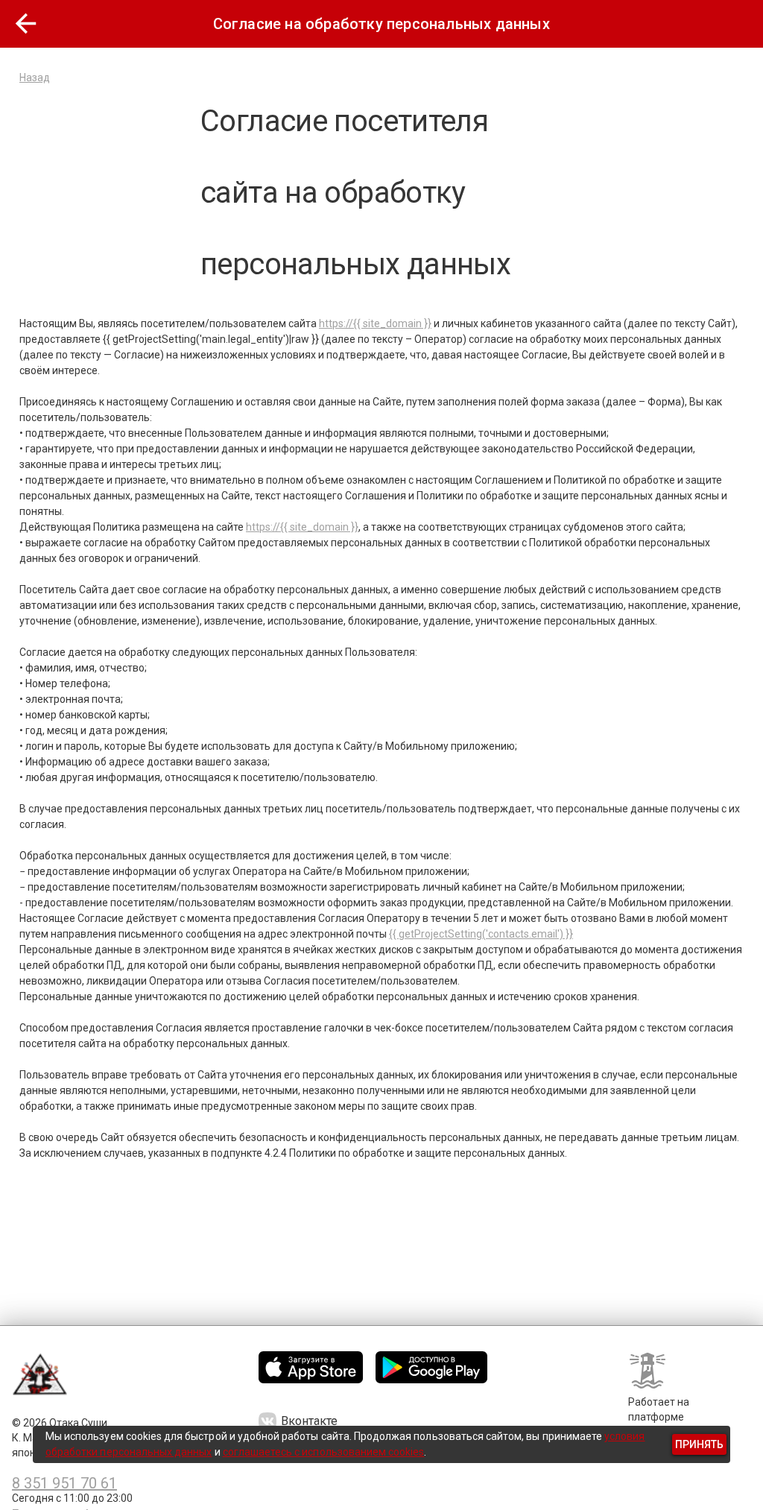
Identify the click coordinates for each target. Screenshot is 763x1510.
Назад (34, 77)
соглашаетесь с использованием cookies (324, 1452)
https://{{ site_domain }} (375, 323)
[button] (26, 23)
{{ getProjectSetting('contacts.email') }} (481, 934)
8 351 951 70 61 (64, 1483)
